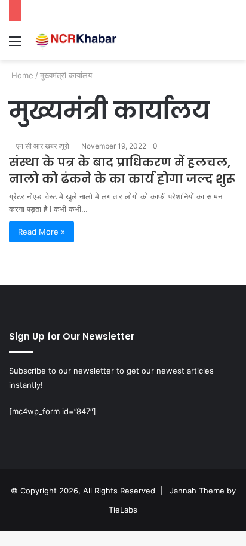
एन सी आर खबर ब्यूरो (42, 145)
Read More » (41, 231)
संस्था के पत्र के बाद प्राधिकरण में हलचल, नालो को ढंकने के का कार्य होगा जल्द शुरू (122, 170)
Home (21, 75)
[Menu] (15, 45)
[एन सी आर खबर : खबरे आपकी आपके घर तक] (77, 41)
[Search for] (231, 45)
